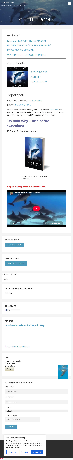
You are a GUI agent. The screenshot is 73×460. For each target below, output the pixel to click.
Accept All (37, 452)
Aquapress (35, 100)
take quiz (9, 369)
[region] (25, 445)
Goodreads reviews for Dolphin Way (24, 325)
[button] (70, 3)
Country (9, 408)
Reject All (24, 452)
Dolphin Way (7, 2)
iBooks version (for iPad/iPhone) (29, 45)
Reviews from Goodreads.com (17, 347)
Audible (36, 77)
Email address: (11, 416)
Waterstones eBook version (26, 55)
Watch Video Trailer (16, 263)
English (9, 310)
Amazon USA (23, 105)
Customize (12, 452)
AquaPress (53, 110)
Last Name (9, 397)
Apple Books (39, 72)
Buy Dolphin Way (14, 244)
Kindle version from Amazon (26, 40)
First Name (9, 387)
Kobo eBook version (20, 50)
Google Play (39, 81)
